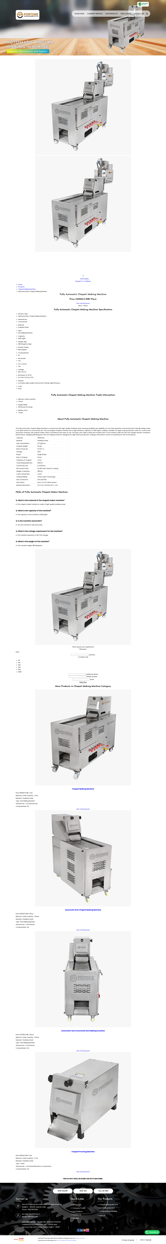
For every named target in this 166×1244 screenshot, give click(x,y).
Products (21, 287)
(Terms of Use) (80, 1238)
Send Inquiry (84, 279)
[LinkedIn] (81, 1231)
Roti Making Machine (107, 1208)
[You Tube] (84, 1231)
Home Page (79, 14)
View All (102, 1215)
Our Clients (125, 14)
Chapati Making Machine (27, 289)
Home (20, 284)
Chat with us (153, 1232)
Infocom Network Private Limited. (66, 1240)
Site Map (75, 1218)
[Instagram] (87, 1231)
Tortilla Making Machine (108, 1211)
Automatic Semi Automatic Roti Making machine (83, 1031)
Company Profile (95, 14)
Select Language (145, 1240)
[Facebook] (78, 1231)
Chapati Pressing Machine (83, 1152)
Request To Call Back (83, 281)
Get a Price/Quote (83, 303)
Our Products (111, 14)
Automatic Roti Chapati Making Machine (83, 910)
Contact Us (139, 14)
